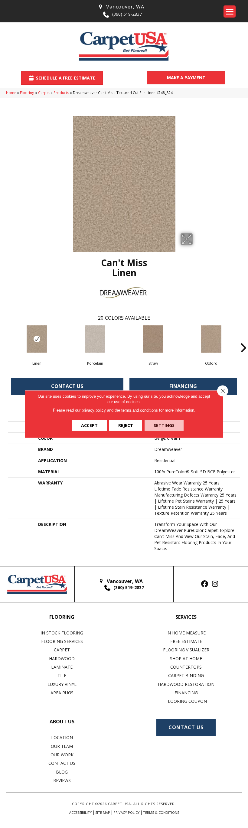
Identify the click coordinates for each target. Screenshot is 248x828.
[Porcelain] (95, 339)
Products (61, 92)
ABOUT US (62, 721)
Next (243, 339)
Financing (183, 386)
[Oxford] (211, 339)
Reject (125, 425)
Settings (164, 425)
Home (11, 92)
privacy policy (94, 410)
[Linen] (37, 339)
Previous (4, 339)
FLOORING (61, 617)
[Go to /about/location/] (121, 7)
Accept (89, 425)
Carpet (44, 92)
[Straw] (153, 339)
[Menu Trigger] (230, 11)
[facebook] (204, 584)
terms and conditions (139, 410)
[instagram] (215, 584)
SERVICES (186, 617)
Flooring (27, 92)
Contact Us (67, 386)
